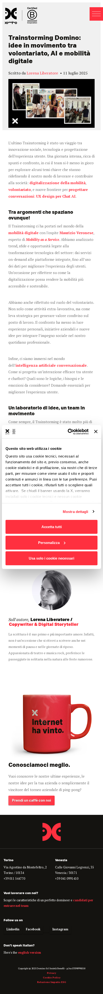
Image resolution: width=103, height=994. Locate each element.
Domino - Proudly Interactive (51, 831)
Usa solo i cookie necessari (51, 558)
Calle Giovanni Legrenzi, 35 (74, 867)
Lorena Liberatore (42, 73)
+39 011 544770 (14, 879)
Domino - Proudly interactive (21, 15)
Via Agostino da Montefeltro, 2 (25, 867)
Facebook (33, 929)
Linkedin (12, 929)
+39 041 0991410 (66, 879)
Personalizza (49, 542)
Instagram (60, 929)
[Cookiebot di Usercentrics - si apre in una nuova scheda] (68, 431)
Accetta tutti (51, 527)
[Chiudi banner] (95, 431)
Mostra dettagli (75, 511)
